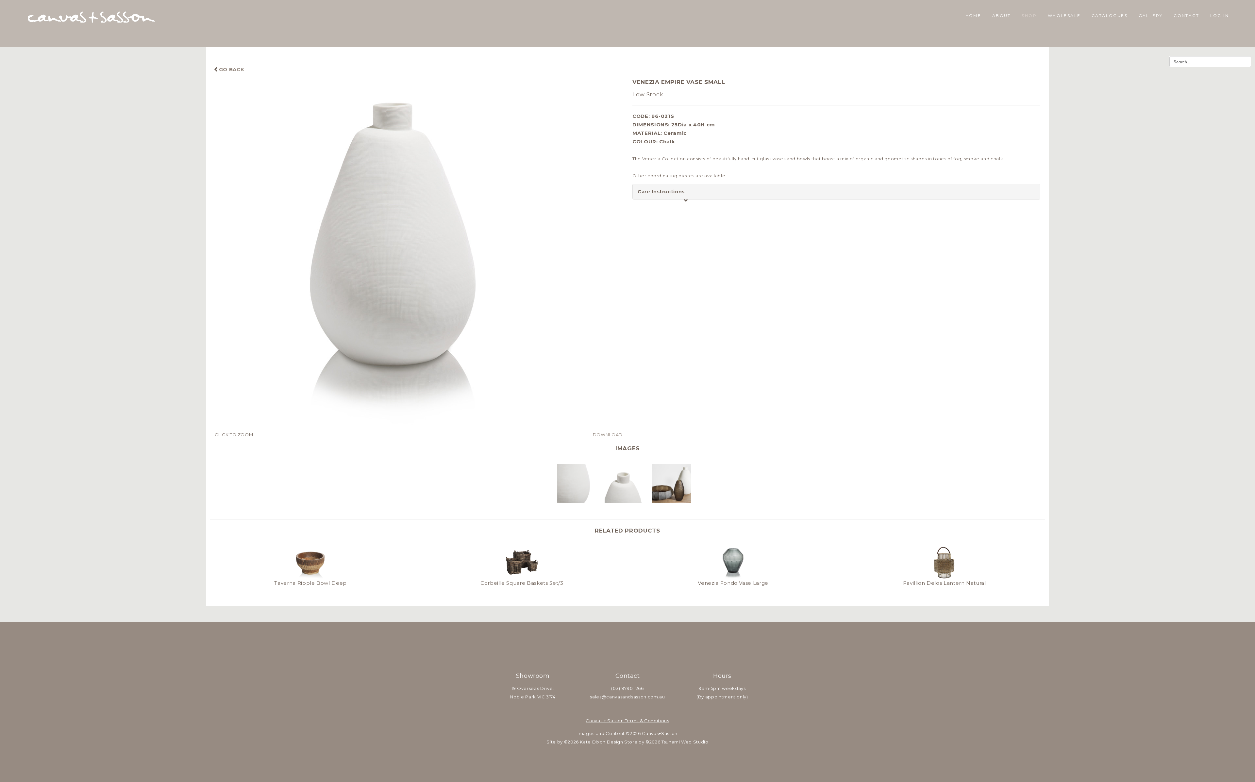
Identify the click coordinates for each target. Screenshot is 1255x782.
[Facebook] (619, 656)
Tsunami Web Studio (685, 741)
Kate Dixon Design (601, 741)
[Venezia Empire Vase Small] (419, 254)
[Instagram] (636, 656)
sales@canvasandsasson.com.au (627, 696)
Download (608, 434)
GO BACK (231, 69)
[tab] (836, 191)
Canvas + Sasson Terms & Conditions (627, 720)
